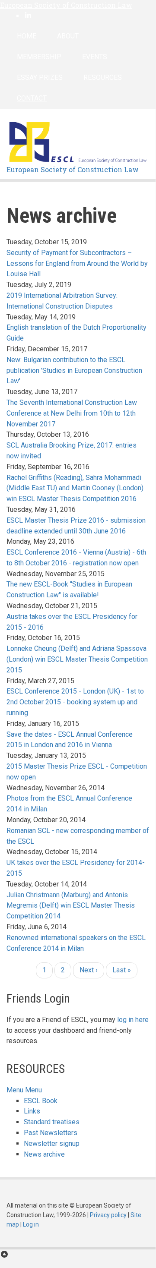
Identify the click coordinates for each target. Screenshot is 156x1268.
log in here (133, 1020)
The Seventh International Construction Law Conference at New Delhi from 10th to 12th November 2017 (71, 413)
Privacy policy (108, 1214)
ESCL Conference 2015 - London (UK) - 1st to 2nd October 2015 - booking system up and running (75, 702)
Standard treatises (52, 1122)
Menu (14, 1090)
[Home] (77, 141)
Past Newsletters (50, 1133)
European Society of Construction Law (66, 4)
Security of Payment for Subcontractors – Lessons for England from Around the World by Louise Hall (77, 263)
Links (32, 1111)
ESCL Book (40, 1101)
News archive (44, 1154)
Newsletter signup (52, 1143)
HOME (26, 36)
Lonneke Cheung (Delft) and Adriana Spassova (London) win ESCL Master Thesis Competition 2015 (77, 659)
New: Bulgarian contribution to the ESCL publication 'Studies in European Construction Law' (74, 370)
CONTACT (32, 98)
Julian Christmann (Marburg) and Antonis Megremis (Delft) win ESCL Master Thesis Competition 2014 (70, 906)
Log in (31, 1224)
